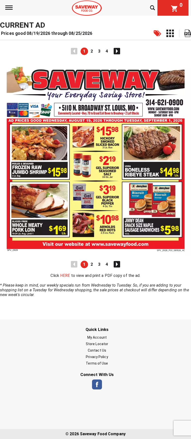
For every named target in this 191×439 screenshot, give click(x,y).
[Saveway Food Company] (87, 7)
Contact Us (97, 350)
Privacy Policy (97, 357)
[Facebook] (97, 384)
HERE (65, 275)
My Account (97, 337)
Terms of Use (97, 363)
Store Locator (97, 344)
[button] (84, 51)
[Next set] (116, 51)
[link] (157, 33)
